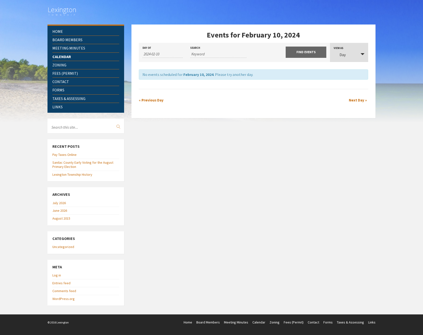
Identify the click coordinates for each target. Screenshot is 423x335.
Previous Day (151, 100)
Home (57, 31)
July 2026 (59, 203)
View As (338, 48)
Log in (56, 275)
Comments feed (64, 291)
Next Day (358, 100)
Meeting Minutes (68, 48)
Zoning (59, 64)
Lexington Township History (72, 174)
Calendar (61, 56)
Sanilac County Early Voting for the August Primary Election (82, 164)
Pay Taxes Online (64, 154)
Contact (60, 81)
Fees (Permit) (65, 73)
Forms (58, 89)
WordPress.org (63, 299)
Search (195, 48)
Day (343, 54)
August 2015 (61, 218)
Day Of (146, 48)
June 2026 (59, 210)
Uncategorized (63, 247)
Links (57, 106)
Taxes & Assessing (68, 98)
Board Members (67, 39)
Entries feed (61, 283)
